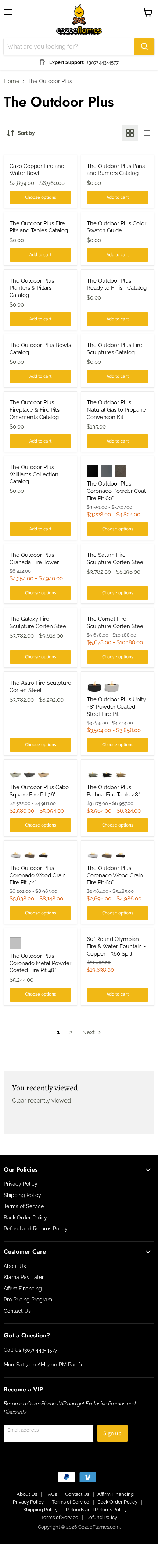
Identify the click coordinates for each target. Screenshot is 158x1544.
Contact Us (17, 1311)
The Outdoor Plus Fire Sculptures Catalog (114, 349)
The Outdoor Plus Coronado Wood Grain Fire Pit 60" (115, 875)
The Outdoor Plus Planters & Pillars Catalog (32, 287)
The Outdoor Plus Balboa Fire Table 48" (113, 791)
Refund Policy (101, 1517)
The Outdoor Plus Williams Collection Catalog (34, 474)
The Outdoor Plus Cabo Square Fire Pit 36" (39, 791)
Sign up (112, 1433)
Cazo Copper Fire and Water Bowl (37, 170)
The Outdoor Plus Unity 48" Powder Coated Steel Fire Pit (116, 706)
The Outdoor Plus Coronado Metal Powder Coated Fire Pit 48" (40, 963)
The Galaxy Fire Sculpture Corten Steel (39, 623)
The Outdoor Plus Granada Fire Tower (34, 559)
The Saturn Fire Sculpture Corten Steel (116, 559)
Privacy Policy (20, 1184)
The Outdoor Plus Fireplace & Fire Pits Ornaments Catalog (35, 409)
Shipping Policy (22, 1195)
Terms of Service (24, 1206)
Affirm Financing (23, 1289)
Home (11, 81)
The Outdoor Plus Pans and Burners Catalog (116, 170)
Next (89, 1032)
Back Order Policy (25, 1218)
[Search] (144, 46)
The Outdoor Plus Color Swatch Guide (116, 227)
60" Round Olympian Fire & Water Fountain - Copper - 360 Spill (116, 946)
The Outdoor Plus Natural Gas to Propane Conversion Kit (116, 409)
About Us (15, 1266)
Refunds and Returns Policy (96, 1509)
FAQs (51, 1494)
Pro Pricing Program (28, 1300)
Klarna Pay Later (24, 1277)
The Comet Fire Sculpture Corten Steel (116, 623)
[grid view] (130, 133)
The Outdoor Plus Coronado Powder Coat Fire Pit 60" (116, 490)
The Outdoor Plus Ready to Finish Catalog (117, 284)
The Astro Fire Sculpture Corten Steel (40, 687)
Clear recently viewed (41, 1100)
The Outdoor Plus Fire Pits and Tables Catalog (39, 227)
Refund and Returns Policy (36, 1229)
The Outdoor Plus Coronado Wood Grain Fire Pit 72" (38, 875)
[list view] (146, 133)
